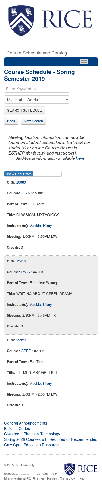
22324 (21, 339)
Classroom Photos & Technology (32, 433)
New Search (33, 120)
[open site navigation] (84, 61)
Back (11, 120)
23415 (21, 261)
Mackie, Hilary (40, 225)
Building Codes (17, 428)
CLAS (25, 192)
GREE (26, 350)
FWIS (25, 271)
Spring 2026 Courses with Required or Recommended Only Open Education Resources (50, 441)
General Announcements (25, 423)
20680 (21, 182)
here (80, 158)
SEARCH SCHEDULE (24, 110)
